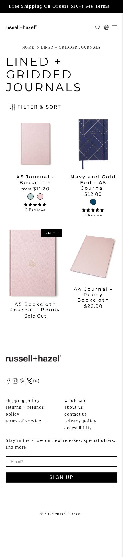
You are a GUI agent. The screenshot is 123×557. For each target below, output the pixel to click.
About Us (73, 407)
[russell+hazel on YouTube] (36, 382)
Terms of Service (23, 420)
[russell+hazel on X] (29, 382)
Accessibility (78, 427)
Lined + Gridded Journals (71, 47)
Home (28, 47)
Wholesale (75, 400)
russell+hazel (68, 514)
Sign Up (61, 477)
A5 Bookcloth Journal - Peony (35, 307)
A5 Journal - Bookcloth (35, 179)
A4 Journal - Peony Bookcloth (93, 294)
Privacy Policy (80, 420)
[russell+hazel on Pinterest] (22, 382)
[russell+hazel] (47, 27)
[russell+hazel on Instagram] (15, 382)
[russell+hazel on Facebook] (8, 382)
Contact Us (75, 414)
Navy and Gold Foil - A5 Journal (93, 182)
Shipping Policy (23, 400)
